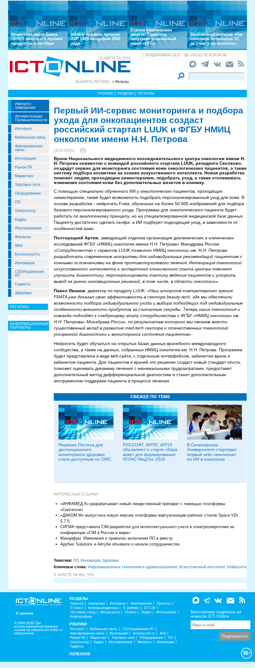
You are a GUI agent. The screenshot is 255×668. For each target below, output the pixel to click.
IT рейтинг (131, 608)
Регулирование (28, 228)
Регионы (146, 93)
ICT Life (150, 608)
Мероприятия (141, 603)
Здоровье (23, 293)
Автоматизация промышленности (31, 118)
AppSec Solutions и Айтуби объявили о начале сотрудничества (119, 544)
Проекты (163, 603)
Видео (146, 612)
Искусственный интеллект (202, 567)
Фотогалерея (166, 612)
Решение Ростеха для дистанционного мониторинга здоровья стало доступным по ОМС (84, 452)
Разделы (125, 93)
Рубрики (106, 93)
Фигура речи (110, 612)
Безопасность (27, 254)
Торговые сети (27, 185)
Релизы (131, 612)
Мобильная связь (30, 137)
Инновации (25, 263)
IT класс (76, 608)
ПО (18, 202)
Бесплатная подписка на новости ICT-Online (216, 614)
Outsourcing (25, 211)
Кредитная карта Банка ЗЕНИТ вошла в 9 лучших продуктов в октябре (37, 39)
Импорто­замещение (25, 105)
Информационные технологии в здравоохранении (132, 567)
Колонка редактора (103, 608)
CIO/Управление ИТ (29, 273)
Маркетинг (24, 176)
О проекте (24, 613)
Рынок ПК (23, 167)
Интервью (118, 603)
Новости (76, 603)
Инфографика (81, 616)
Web (19, 245)
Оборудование (28, 193)
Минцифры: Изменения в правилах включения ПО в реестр (116, 538)
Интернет (23, 129)
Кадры (20, 219)
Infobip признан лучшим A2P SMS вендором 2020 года (95, 39)
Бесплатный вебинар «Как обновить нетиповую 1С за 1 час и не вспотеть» (216, 39)
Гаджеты (22, 284)
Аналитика (96, 603)
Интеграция (25, 158)
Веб (163, 633)
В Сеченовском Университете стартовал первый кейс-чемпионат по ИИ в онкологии (212, 452)
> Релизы (120, 82)
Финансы (23, 237)
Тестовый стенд (82, 612)
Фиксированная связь (29, 148)
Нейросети (237, 567)
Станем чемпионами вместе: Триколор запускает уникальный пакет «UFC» (153, 37)
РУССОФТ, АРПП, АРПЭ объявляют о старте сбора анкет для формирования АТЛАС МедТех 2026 (150, 452)
